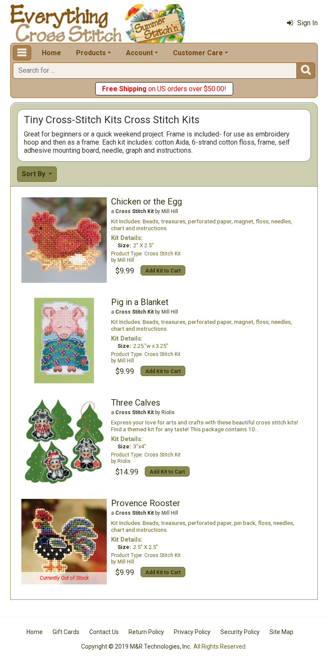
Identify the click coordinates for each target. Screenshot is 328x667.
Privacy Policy (192, 631)
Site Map (281, 631)
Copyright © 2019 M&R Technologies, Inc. (136, 646)
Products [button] (91, 53)
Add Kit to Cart (163, 271)
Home (51, 53)
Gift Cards (66, 631)
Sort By (34, 174)
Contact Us (104, 631)
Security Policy (240, 631)
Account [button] (139, 53)
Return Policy (146, 631)
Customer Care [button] (198, 53)
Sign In (307, 23)
